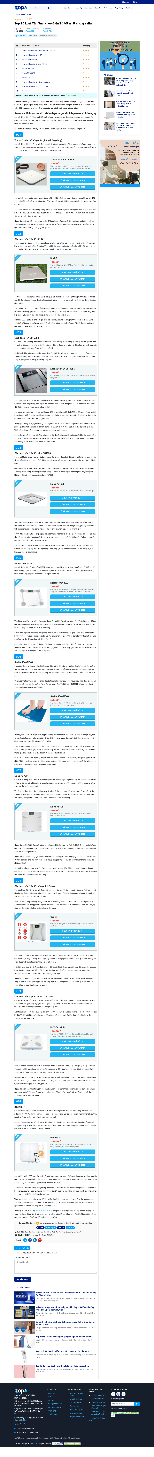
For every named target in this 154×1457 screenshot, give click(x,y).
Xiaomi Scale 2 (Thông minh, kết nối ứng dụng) (38, 50)
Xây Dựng (119, 8)
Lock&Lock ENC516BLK (30, 59)
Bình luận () (33, 35)
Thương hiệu (74, 1406)
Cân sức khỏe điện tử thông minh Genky (36, 82)
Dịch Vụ (98, 8)
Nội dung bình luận (22, 1258)
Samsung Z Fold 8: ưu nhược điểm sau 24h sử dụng (124, 93)
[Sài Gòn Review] (128, 1413)
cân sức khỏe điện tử (44, 1211)
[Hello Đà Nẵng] (121, 1413)
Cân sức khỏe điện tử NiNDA (32, 55)
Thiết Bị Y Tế (26, 14)
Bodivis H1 (26, 91)
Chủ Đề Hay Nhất (75, 1403)
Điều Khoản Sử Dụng (98, 1399)
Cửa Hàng (108, 8)
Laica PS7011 (27, 77)
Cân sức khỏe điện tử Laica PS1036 (34, 64)
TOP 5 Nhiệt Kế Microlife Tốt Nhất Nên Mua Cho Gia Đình (62, 1351)
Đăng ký (136, 2)
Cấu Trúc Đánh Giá (54, 1407)
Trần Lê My (30, 31)
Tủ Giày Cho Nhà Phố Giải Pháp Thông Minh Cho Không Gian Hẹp (125, 104)
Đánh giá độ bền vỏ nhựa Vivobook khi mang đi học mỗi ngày (125, 115)
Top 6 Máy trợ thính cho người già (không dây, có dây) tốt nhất (64, 1336)
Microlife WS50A (28, 68)
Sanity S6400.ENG (28, 73)
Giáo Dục (88, 8)
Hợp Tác (51, 1400)
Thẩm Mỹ (78, 8)
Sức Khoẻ (68, 8)
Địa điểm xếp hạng (76, 1413)
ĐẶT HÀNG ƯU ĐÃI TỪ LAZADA (73, 180)
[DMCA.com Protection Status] (72, 1443)
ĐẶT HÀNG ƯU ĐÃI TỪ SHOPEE (73, 187)
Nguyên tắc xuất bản (77, 1417)
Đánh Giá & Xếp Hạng (98, 1395)
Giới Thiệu (51, 1393)
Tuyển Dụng (52, 1414)
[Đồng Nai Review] (135, 1413)
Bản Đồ (22, 1420)
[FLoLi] (113, 1415)
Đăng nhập (126, 2)
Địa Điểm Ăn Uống (76, 1399)
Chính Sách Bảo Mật (98, 1402)
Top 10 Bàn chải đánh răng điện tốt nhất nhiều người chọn (62, 1366)
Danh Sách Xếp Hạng (77, 1410)
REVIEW (129, 8)
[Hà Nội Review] (114, 1413)
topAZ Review (20, 8)
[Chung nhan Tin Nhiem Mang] (57, 1443)
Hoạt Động (52, 1411)
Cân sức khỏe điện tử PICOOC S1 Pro (35, 86)
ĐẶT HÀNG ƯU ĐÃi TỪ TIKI (74, 174)
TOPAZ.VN (33, 1443)
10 (17, 91)
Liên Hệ (50, 1397)
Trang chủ (17, 14)
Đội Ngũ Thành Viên (55, 1404)
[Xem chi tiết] (71, 95)
